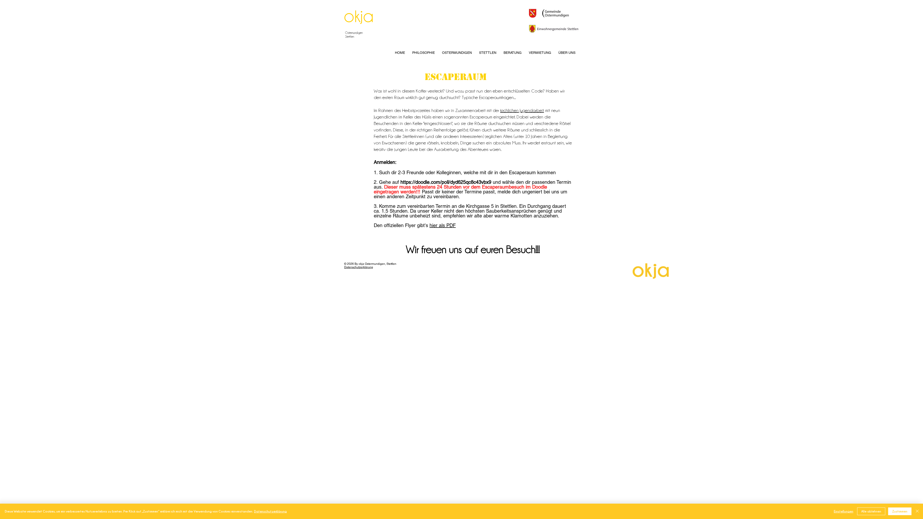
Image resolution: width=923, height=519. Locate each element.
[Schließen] (917, 511)
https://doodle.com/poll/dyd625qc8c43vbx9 (446, 182)
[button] (423, 52)
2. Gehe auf (386, 182)
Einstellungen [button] (843, 511)
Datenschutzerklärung (270, 511)
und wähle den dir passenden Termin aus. (472, 189)
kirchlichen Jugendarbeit (522, 110)
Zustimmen (899, 511)
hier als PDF (443, 225)
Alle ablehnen (871, 511)
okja (359, 15)
